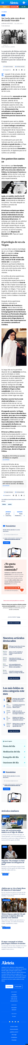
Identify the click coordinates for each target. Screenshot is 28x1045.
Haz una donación (14, 1029)
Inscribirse (6, 542)
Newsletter (14, 1007)
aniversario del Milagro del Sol (15, 76)
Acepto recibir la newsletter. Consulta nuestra (13, 538)
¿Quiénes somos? (14, 1032)
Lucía (3, 196)
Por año (14, 1016)
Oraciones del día (11, 763)
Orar (23, 6)
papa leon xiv (6, 816)
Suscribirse (9, 986)
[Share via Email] (21, 69)
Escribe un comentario (14, 622)
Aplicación (14, 1009)
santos (9, 504)
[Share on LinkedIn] (16, 69)
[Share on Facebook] (13, 69)
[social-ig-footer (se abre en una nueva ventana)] (18, 1022)
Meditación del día (11, 752)
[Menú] (4, 3)
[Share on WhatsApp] (24, 69)
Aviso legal (14, 1034)
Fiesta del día (9, 746)
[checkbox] (3, 538)
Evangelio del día (11, 757)
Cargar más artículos (14, 678)
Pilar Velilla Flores (18, 23)
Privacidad (14, 1040)
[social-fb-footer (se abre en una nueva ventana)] (12, 1022)
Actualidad (4, 11)
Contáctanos (14, 1037)
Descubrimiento (14, 1001)
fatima (4, 504)
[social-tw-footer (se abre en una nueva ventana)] (15, 1022)
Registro (5, 6)
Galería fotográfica (18, 183)
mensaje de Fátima (18, 376)
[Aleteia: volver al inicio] (14, 2)
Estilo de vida (14, 999)
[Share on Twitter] (19, 69)
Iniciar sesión (18, 986)
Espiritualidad (14, 996)
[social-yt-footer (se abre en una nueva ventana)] (9, 1022)
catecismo (5, 874)
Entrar (18, 617)
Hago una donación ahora (11, 588)
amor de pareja (6, 927)
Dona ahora (13, 6)
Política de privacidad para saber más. (12, 539)
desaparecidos (6, 900)
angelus (5, 846)
